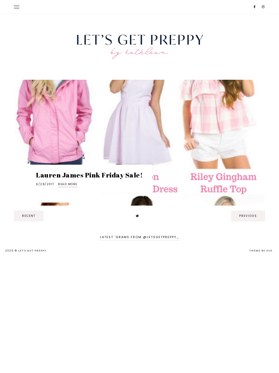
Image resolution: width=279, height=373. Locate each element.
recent (28, 216)
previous (248, 216)
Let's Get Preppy (32, 250)
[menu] (16, 7)
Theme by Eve (260, 250)
